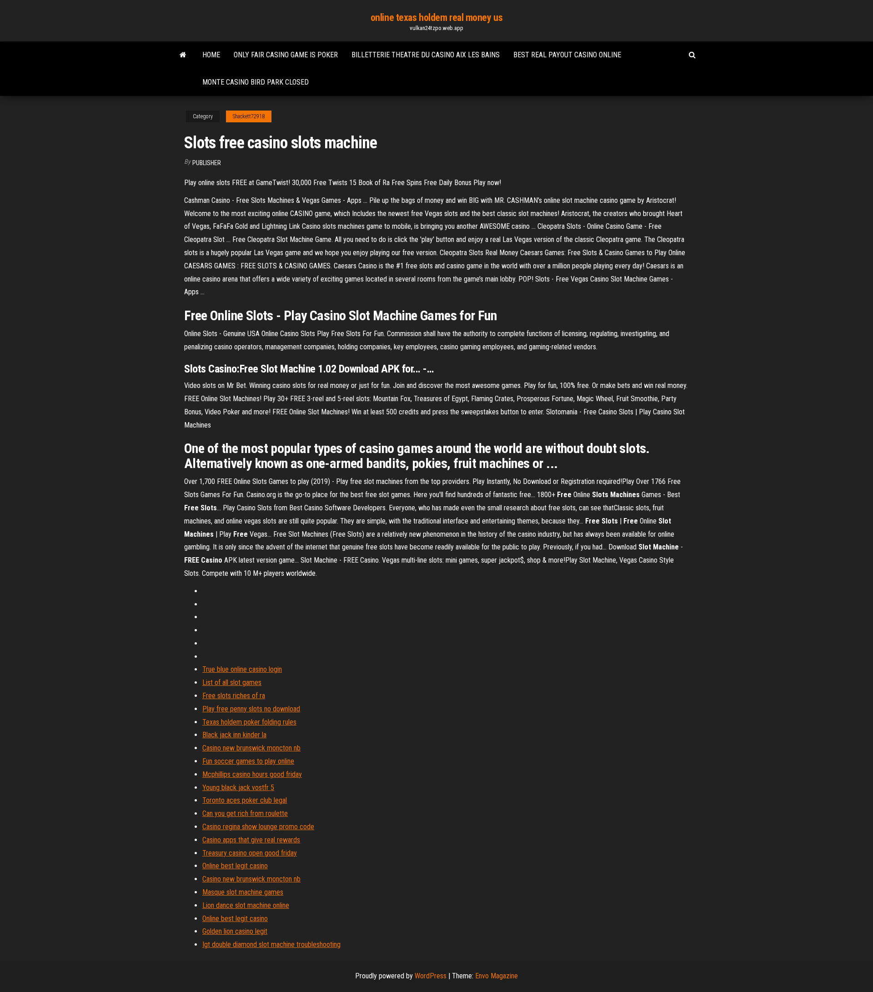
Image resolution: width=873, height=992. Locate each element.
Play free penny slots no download (251, 709)
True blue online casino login (242, 669)
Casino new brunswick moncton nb (251, 748)
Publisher (206, 162)
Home (211, 54)
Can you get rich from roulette (245, 813)
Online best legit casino (235, 865)
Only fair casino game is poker (286, 54)
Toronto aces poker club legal (244, 800)
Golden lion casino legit (234, 931)
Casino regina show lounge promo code (258, 826)
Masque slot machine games (242, 892)
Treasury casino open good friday (249, 853)
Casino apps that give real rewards (251, 840)
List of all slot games (231, 682)
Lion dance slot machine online (245, 905)
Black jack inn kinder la (234, 734)
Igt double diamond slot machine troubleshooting (271, 944)
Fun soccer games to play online (248, 761)
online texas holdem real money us (436, 17)
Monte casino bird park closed (255, 82)
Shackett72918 (249, 116)
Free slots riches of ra (233, 695)
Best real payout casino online (567, 54)
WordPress (431, 976)
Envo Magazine (496, 976)
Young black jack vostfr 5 (238, 787)
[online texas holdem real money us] (183, 55)
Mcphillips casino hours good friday (252, 774)
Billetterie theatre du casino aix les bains (425, 54)
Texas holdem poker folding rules (249, 722)
